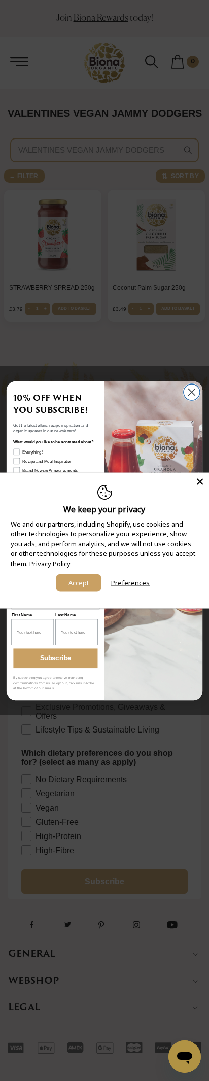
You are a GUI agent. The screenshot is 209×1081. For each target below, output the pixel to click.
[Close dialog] (192, 392)
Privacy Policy (50, 563)
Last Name (65, 614)
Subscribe (56, 657)
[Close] (200, 481)
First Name (22, 614)
